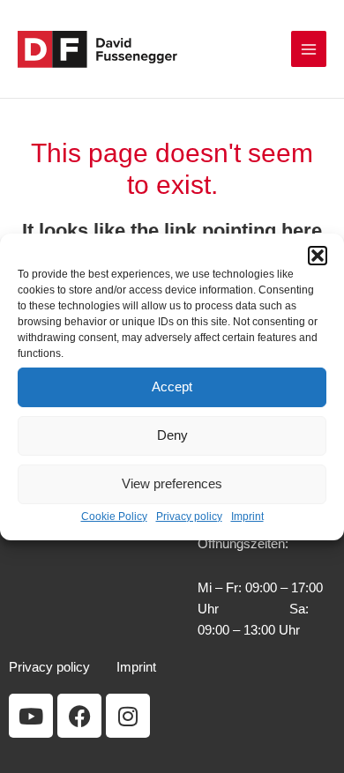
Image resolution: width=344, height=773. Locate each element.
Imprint (247, 515)
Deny (172, 434)
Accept (172, 386)
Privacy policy (189, 515)
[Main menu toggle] (308, 48)
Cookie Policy (114, 515)
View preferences (172, 483)
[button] (317, 255)
